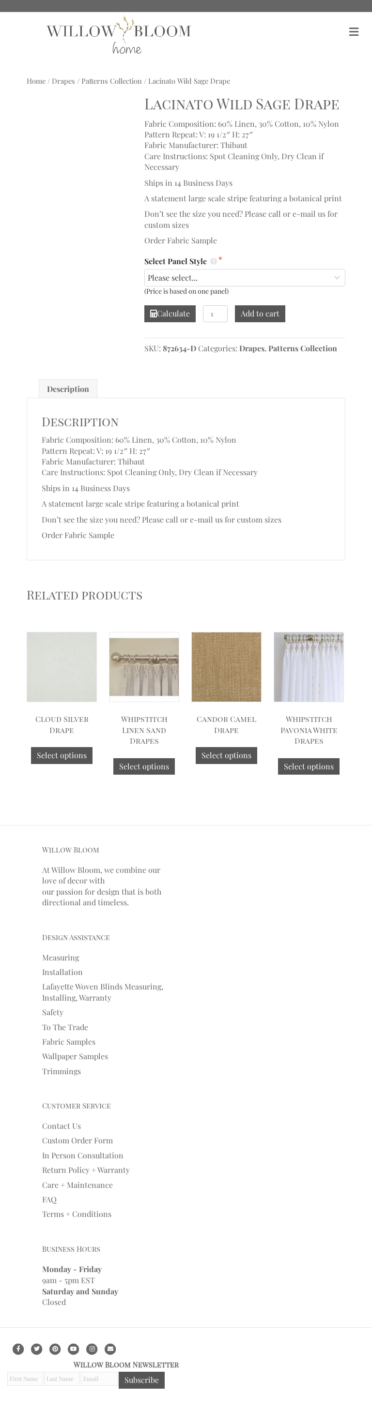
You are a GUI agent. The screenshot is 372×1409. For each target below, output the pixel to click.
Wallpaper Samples (75, 1056)
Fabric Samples (68, 1041)
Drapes (63, 81)
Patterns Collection (111, 81)
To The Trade (65, 1026)
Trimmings (61, 1071)
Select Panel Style (176, 261)
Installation (62, 972)
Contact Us (61, 1126)
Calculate (173, 313)
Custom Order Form (77, 1140)
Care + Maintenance (77, 1185)
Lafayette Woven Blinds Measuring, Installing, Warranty (102, 991)
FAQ (49, 1199)
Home (36, 81)
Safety (52, 1012)
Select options (62, 755)
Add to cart (260, 313)
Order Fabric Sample (180, 240)
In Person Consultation (83, 1155)
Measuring (60, 957)
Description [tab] (68, 389)
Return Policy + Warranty (86, 1170)
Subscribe (141, 1380)
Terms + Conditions (76, 1214)
